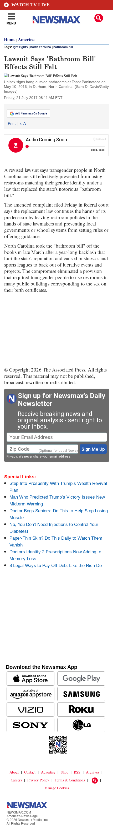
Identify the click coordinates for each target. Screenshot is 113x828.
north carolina (40, 47)
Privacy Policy (38, 779)
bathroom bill (63, 47)
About (14, 772)
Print (12, 123)
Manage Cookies (56, 787)
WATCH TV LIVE (30, 4)
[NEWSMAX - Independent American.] (56, 19)
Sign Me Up (93, 449)
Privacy (12, 456)
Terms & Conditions (70, 779)
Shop (64, 772)
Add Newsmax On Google (31, 113)
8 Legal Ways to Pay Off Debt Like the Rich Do (55, 565)
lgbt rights (20, 47)
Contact (29, 772)
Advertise (48, 772)
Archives (92, 772)
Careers (16, 779)
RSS (77, 772)
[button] (98, 18)
